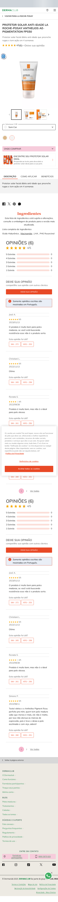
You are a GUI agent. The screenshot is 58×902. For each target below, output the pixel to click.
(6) (20, 45)
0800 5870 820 (44, 856)
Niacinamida (26, 233)
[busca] (40, 10)
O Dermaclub (8, 775)
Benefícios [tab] (47, 176)
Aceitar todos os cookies (29, 469)
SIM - (15, 344)
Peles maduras (8, 801)
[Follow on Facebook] (3, 864)
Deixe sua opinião (34, 45)
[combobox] (29, 127)
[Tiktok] (28, 865)
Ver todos (34, 491)
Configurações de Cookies (46, 888)
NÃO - (27, 344)
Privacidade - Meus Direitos (46, 892)
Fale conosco (8, 824)
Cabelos (6, 810)
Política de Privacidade (47, 884)
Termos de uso (8, 841)
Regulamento (8, 832)
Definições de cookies (29, 461)
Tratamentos (8, 806)
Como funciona (9, 779)
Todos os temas (9, 814)
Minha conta (8, 792)
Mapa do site (32, 884)
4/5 (17, 45)
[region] (29, 451)
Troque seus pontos (11, 788)
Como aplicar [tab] (29, 176)
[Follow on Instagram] (16, 865)
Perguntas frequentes (12, 828)
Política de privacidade (12, 837)
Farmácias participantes (13, 783)
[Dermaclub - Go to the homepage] (10, 10)
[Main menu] (54, 10)
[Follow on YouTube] (54, 864)
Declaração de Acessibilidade (24, 888)
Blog (5, 797)
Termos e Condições (19, 884)
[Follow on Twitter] (41, 865)
